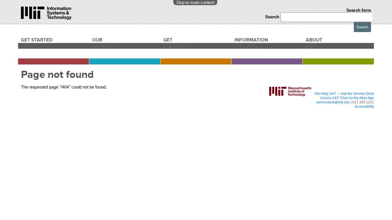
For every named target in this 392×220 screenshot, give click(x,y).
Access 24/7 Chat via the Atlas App (347, 98)
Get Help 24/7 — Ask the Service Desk (344, 94)
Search (272, 16)
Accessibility (364, 107)
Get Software (176, 45)
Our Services (106, 45)
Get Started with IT (40, 45)
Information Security (255, 45)
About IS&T (323, 45)
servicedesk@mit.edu (333, 102)
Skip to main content (195, 2)
